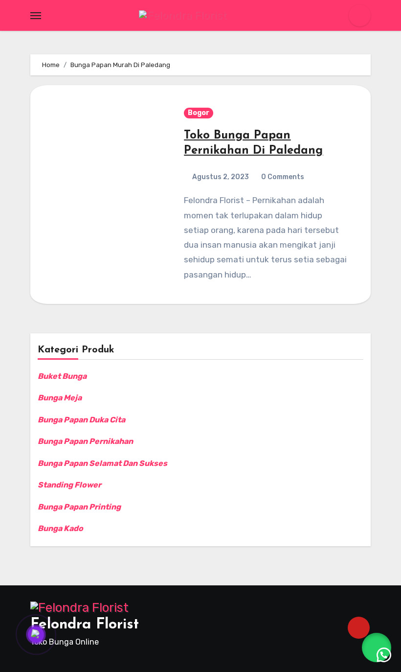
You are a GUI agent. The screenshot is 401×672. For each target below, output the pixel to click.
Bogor (198, 113)
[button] (376, 647)
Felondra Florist (84, 624)
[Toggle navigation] (35, 15)
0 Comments (282, 177)
